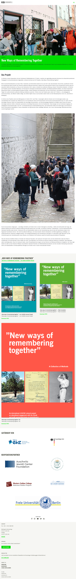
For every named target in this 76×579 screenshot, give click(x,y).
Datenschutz (4, 566)
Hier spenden (6, 547)
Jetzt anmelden (5, 557)
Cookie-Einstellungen (6, 568)
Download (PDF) (5, 318)
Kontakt (3, 536)
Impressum (3, 564)
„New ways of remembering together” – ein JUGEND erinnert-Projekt (17, 260)
